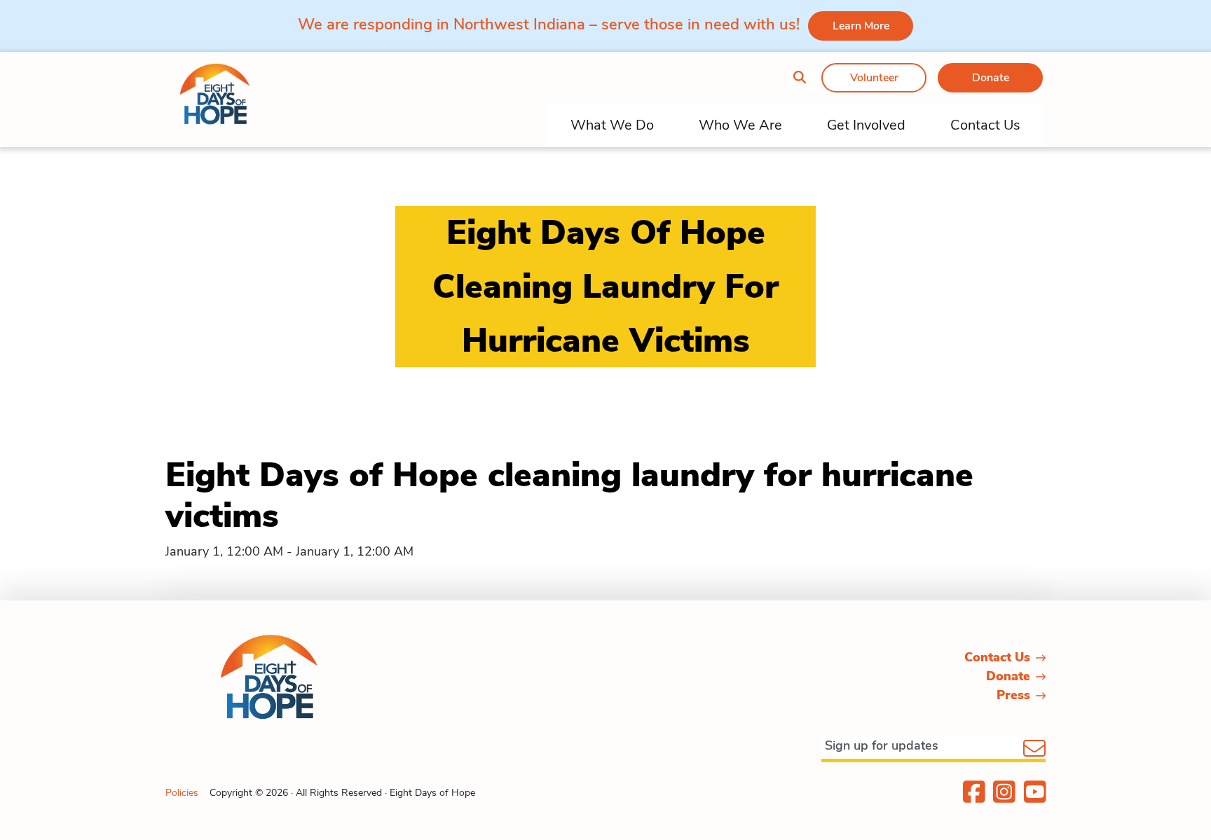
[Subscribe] (1034, 749)
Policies (181, 792)
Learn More (861, 26)
